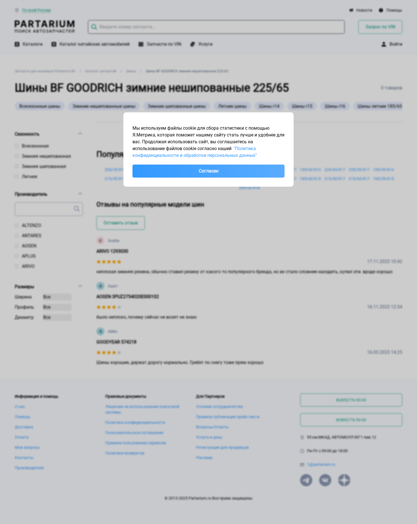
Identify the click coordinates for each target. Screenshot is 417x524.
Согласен (208, 171)
